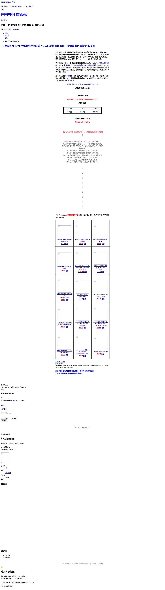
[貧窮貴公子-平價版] (82, 293)
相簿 (6, 33)
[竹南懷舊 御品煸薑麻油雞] (64, 238)
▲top (2, 405)
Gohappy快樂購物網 (65, 65)
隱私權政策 (93, 563)
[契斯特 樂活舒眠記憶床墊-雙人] (64, 292)
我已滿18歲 (5, 586)
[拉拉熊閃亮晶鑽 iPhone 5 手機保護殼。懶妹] (64, 349)
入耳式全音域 (82, 325)
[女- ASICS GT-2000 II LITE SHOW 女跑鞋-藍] (100, 293)
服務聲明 (100, 563)
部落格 (7, 35)
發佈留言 (4, 420)
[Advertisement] (82, 515)
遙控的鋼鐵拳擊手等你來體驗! (82, 353)
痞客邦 (11, 400)
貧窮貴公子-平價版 (82, 295)
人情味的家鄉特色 (64, 241)
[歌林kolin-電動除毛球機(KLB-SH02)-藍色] (100, 264)
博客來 (95, 65)
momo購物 (88, 65)
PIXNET (68, 563)
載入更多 (4, 409)
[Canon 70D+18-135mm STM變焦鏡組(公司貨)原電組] (82, 264)
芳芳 (2, 389)
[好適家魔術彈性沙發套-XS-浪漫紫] (64, 265)
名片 (6, 38)
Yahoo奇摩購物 (78, 65)
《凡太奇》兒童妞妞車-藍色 (100, 352)
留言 (15, 400)
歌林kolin (100, 269)
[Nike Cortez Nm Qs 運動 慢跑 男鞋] (100, 237)
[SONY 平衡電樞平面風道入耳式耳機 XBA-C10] (82, 320)
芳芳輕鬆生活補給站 (14, 14)
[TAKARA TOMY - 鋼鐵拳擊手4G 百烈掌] (82, 348)
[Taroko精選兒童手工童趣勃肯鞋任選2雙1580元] (100, 320)
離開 (11, 586)
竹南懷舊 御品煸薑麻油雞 (64, 239)
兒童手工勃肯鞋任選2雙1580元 (100, 325)
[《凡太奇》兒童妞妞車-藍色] (100, 350)
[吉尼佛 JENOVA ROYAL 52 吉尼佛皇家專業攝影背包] (64, 321)
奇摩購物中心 (69, 76)
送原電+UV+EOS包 (82, 269)
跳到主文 (4, 20)
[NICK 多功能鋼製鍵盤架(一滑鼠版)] (82, 237)
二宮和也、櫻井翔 (82, 296)
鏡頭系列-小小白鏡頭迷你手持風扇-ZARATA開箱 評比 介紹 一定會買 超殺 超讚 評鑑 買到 (50, 46)
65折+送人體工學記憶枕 (64, 297)
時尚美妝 (16, 29)
